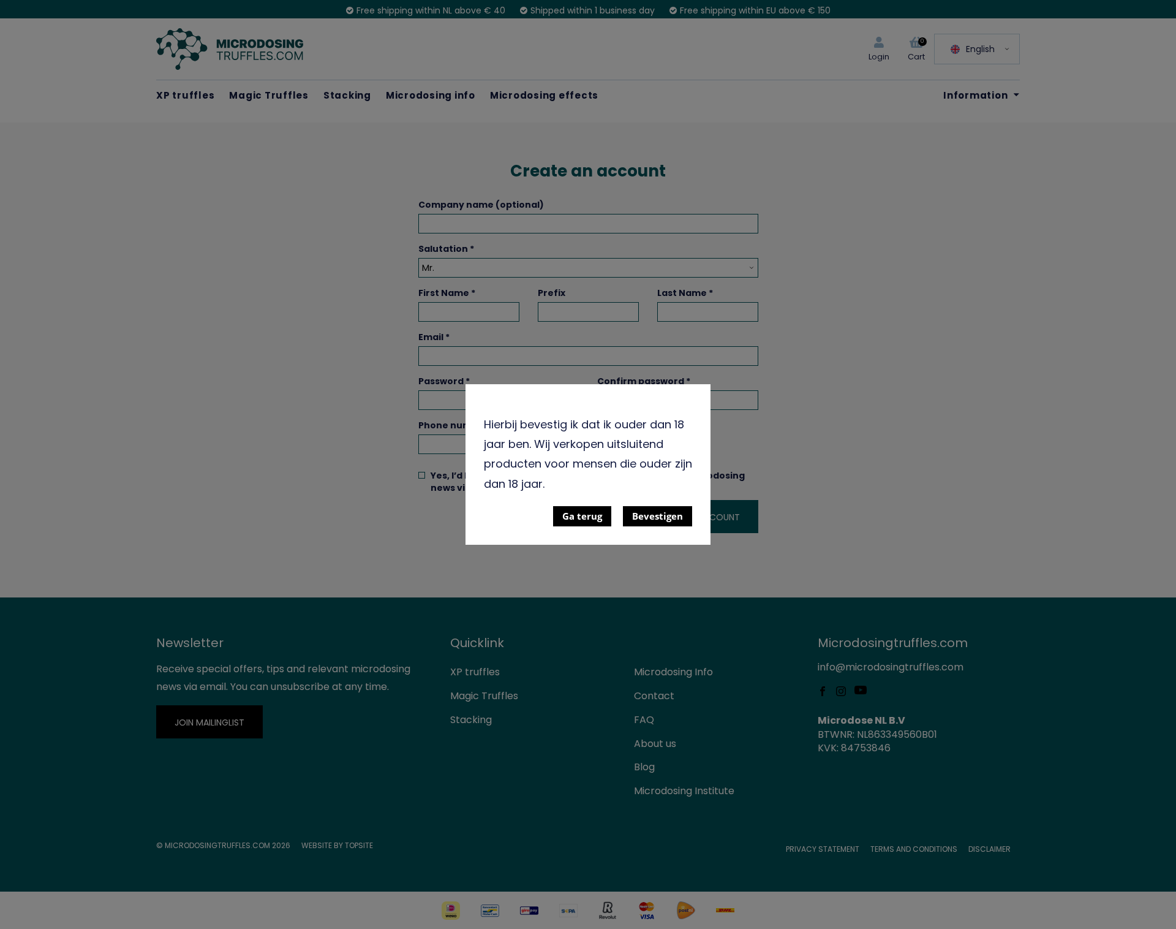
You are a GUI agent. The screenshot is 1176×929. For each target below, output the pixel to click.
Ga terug (582, 516)
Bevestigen (657, 516)
